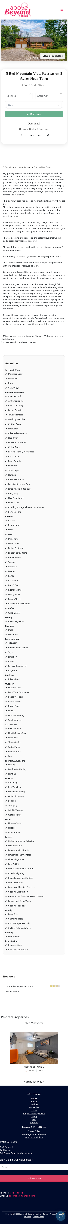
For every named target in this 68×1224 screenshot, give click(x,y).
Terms (45, 1214)
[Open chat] (60, 1216)
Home (34, 1098)
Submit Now (34, 1178)
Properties (34, 1107)
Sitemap (27, 1216)
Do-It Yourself (6, 1147)
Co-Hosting (5, 1150)
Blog (34, 1119)
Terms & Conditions (34, 1137)
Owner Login (38, 1216)
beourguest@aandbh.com (22, 1195)
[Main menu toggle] (62, 10)
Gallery (34, 1116)
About (34, 1101)
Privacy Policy (34, 1131)
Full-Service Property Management (16, 1153)
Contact (34, 1122)
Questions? (34, 123)
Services (34, 1104)
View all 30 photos (53, 55)
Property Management (34, 1113)
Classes (34, 1110)
